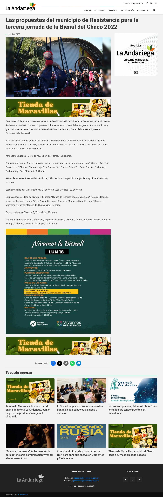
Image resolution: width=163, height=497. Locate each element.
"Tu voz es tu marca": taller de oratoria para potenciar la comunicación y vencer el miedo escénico (29, 455)
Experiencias (143, 10)
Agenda (87, 10)
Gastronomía (127, 10)
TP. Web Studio (22, 495)
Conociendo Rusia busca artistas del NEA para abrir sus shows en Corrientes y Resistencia (80, 455)
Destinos (113, 10)
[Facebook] (147, 3)
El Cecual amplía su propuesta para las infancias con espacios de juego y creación (80, 410)
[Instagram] (151, 3)
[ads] (58, 108)
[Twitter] (155, 3)
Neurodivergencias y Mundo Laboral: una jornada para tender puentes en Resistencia (132, 410)
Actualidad (99, 10)
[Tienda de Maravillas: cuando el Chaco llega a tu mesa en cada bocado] (132, 436)
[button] (154, 11)
